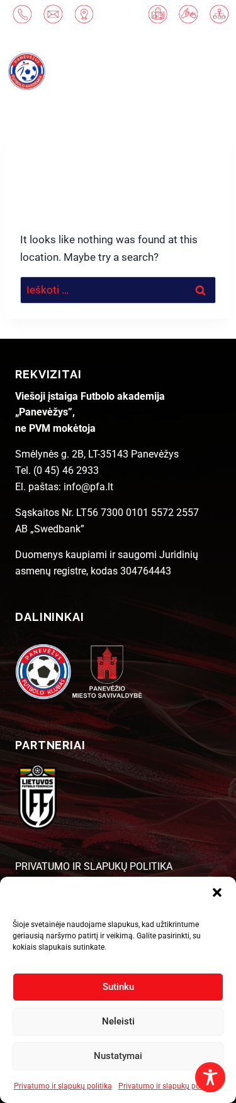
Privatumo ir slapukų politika (63, 1086)
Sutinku (118, 986)
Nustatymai (118, 1056)
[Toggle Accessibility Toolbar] (210, 1077)
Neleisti (118, 1021)
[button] (217, 892)
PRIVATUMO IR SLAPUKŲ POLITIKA (93, 866)
